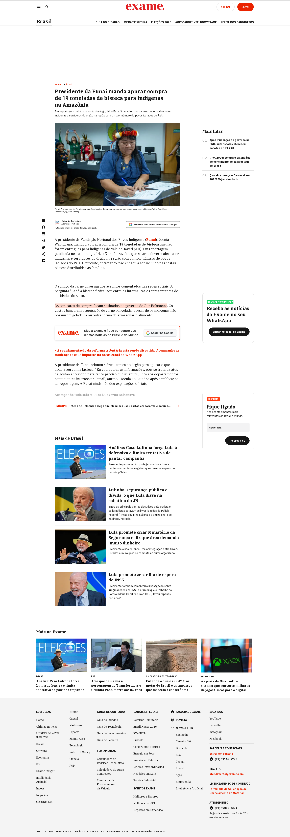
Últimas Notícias (46, 726)
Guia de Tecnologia (109, 726)
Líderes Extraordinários (148, 767)
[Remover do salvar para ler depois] (43, 261)
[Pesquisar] (47, 7)
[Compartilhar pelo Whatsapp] (43, 220)
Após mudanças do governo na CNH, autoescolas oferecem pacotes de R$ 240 (229, 144)
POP (72, 765)
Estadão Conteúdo (71, 221)
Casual (73, 718)
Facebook (215, 738)
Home (58, 84)
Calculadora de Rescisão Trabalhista (110, 761)
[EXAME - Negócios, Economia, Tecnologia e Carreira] (145, 7)
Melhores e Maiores (145, 796)
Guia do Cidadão (107, 22)
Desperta (181, 748)
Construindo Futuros (146, 746)
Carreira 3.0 (183, 741)
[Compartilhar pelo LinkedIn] (43, 234)
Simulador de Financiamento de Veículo (106, 784)
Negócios (42, 795)
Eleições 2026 (161, 22)
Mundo (73, 711)
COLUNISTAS (44, 802)
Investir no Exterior (145, 760)
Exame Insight (45, 771)
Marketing (75, 725)
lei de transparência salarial (148, 831)
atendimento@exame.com (226, 774)
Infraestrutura (135, 22)
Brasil (44, 21)
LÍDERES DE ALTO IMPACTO (47, 735)
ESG (38, 764)
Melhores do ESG (144, 803)
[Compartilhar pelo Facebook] (43, 227)
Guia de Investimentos (111, 733)
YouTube (215, 718)
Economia (42, 757)
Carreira (41, 750)
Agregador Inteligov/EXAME (196, 22)
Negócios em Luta (144, 773)
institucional (44, 831)
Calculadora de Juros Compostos (110, 771)
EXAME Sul (140, 733)
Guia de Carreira (107, 740)
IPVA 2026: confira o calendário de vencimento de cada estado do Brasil (229, 161)
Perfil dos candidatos (237, 22)
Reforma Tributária (145, 720)
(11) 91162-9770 (226, 759)
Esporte (74, 732)
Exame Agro (77, 738)
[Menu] (39, 7)
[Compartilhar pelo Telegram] (43, 241)
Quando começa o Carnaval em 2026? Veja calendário (229, 177)
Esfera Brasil (170, 676)
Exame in (182, 734)
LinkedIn (215, 725)
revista (181, 720)
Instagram (216, 732)
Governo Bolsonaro (119, 395)
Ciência (74, 759)
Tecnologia (76, 745)
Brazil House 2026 (145, 726)
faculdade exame (188, 711)
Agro (179, 775)
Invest (40, 788)
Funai (98, 395)
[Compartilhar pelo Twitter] (43, 247)
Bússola (138, 740)
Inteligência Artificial (43, 779)
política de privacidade (114, 831)
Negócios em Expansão (148, 810)
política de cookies (86, 831)
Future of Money (79, 752)
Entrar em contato (221, 753)
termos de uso (64, 831)
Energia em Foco (144, 753)
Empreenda (183, 781)
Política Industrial (144, 780)
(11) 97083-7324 (226, 808)
